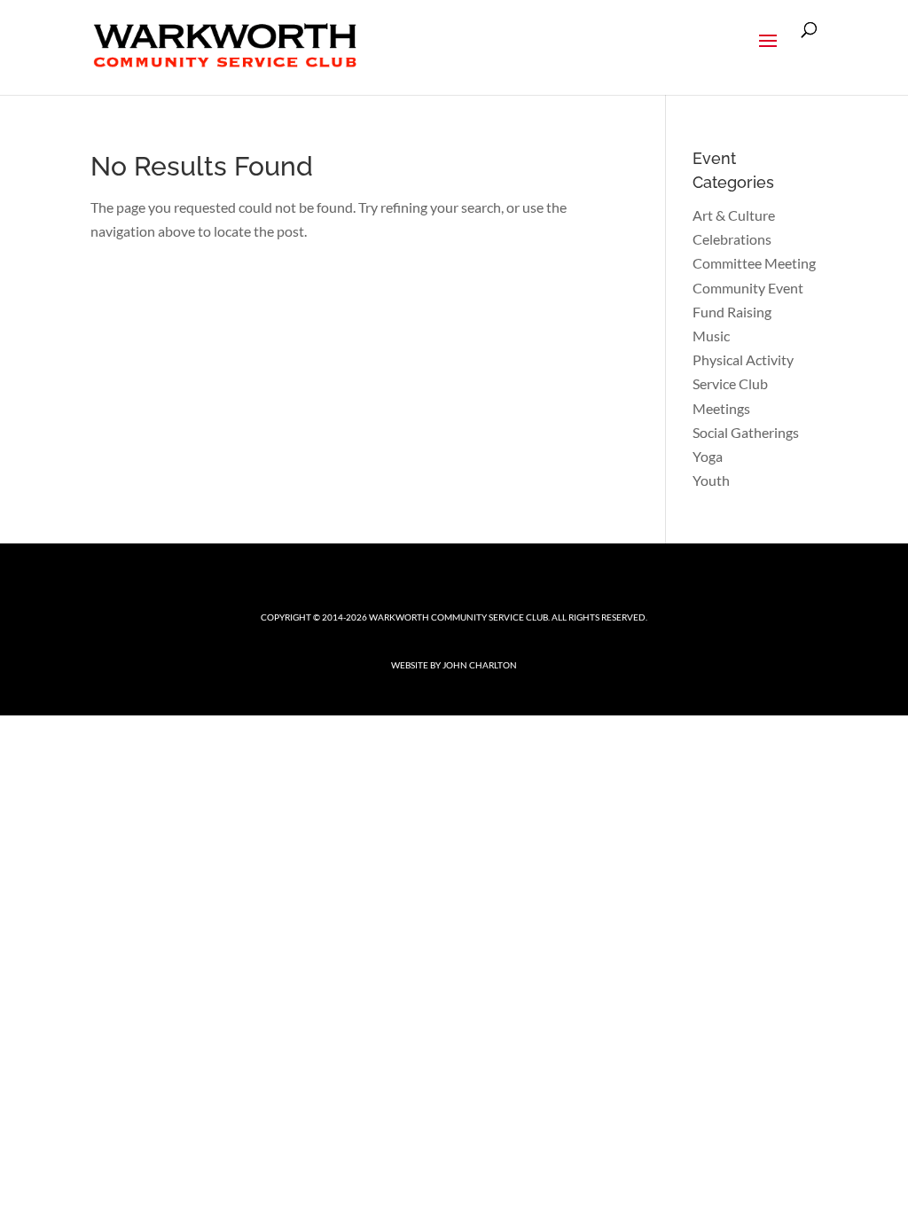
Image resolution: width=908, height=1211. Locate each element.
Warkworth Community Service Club (458, 617)
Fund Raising (732, 311)
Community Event (748, 287)
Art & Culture (734, 215)
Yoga (708, 456)
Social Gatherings (746, 432)
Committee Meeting (754, 262)
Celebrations (732, 238)
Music (711, 335)
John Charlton (479, 665)
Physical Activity (743, 359)
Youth (711, 480)
